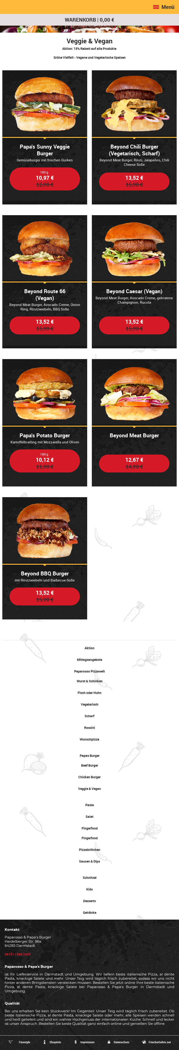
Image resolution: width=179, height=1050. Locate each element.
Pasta (89, 805)
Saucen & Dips (89, 861)
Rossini (89, 727)
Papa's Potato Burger (45, 435)
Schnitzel (89, 877)
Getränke (89, 912)
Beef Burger (89, 765)
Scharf (89, 716)
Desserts (89, 901)
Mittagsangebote (89, 659)
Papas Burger (90, 755)
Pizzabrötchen (89, 849)
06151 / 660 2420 (18, 954)
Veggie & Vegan (89, 788)
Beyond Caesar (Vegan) (134, 291)
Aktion (89, 648)
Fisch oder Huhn (89, 692)
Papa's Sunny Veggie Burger (45, 150)
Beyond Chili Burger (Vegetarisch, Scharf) (134, 150)
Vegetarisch (89, 704)
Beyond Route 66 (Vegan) (44, 295)
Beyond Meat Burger (134, 435)
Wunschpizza (89, 739)
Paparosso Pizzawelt (89, 671)
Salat (89, 816)
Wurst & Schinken (90, 681)
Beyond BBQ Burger (45, 573)
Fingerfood (90, 828)
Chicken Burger (89, 777)
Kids (89, 889)
